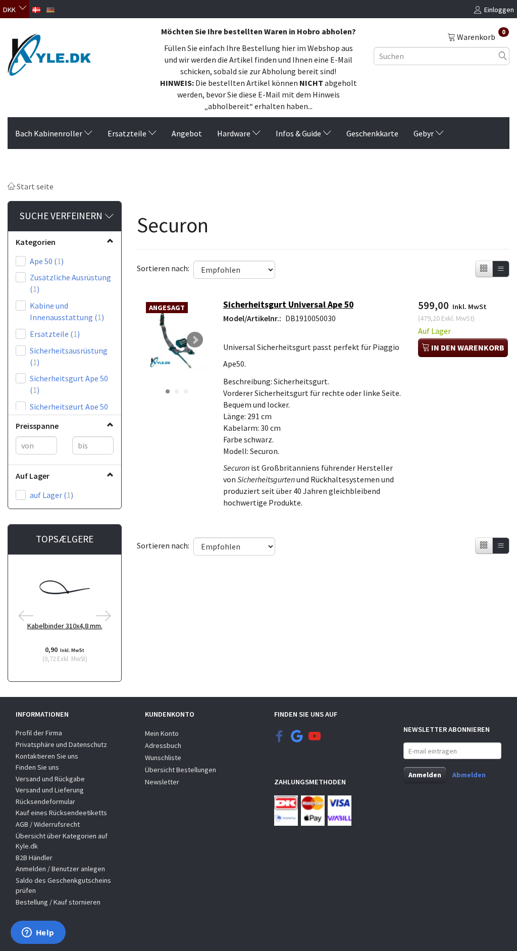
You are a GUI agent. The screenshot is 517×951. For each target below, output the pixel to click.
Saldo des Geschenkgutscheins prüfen (63, 885)
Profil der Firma (39, 732)
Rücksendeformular (45, 801)
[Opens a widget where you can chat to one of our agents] (38, 933)
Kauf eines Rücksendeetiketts (61, 812)
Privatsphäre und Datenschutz (61, 744)
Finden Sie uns (37, 767)
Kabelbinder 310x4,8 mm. (64, 625)
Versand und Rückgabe (50, 778)
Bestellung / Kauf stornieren (58, 902)
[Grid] (484, 269)
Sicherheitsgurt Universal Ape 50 (288, 304)
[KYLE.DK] (49, 52)
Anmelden (424, 774)
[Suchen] (503, 56)
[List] (500, 269)
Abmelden (469, 774)
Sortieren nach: (163, 268)
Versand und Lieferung (50, 789)
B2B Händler (34, 857)
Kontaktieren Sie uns (47, 756)
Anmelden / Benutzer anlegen (60, 868)
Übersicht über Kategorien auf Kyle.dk (62, 841)
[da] (36, 8)
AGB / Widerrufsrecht (48, 824)
